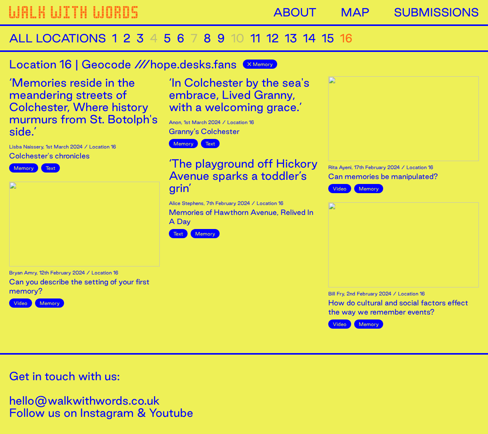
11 (255, 38)
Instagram (107, 412)
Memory (263, 64)
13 (291, 38)
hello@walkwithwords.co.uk (84, 400)
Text (50, 168)
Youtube (171, 412)
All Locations (57, 38)
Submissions (436, 12)
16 (346, 38)
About (294, 12)
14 (309, 38)
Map (355, 12)
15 (328, 38)
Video (20, 303)
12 (272, 38)
